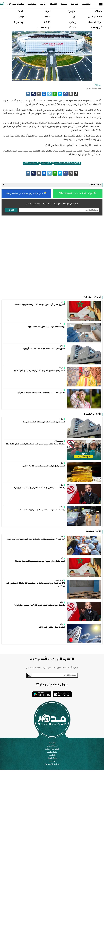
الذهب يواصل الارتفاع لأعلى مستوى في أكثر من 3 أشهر (44, 466)
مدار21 (98, 85)
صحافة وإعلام (95, 17)
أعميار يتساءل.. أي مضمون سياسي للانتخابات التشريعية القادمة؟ (40, 304)
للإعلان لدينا (52, 752)
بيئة (61, 624)
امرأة (48, 11)
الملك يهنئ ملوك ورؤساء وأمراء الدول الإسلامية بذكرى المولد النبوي (39, 370)
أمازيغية (72, 11)
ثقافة (47, 22)
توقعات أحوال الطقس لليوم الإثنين (51, 627)
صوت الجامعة (95, 22)
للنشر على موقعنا (52, 749)
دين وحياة (19, 22)
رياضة (43, 4)
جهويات (32, 4)
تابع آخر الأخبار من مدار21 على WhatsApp (76, 193)
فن (62, 390)
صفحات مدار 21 (16, 4)
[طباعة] (70, 94)
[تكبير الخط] (33, 94)
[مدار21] (52, 719)
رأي (74, 17)
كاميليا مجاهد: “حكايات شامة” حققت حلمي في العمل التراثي (41, 392)
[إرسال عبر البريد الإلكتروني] (39, 94)
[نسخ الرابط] (76, 94)
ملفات (21, 11)
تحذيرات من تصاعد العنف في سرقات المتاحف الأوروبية (44, 348)
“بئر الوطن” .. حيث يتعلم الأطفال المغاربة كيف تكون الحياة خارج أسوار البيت (36, 539)
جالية (47, 17)
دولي (21, 17)
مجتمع (63, 4)
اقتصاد (53, 4)
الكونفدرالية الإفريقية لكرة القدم (66, 163)
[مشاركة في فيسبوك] (65, 94)
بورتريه (72, 22)
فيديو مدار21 (59, 441)
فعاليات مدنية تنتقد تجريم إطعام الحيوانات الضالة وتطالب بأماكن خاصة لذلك (35, 444)
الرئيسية (86, 4)
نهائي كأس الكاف (30, 163)
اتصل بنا (52, 755)
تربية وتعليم (43, 28)
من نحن (52, 761)
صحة (61, 324)
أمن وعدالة (96, 28)
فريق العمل (52, 758)
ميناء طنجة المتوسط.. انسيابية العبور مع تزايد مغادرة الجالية (41, 510)
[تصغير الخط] (28, 94)
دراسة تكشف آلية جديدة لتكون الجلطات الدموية (46, 326)
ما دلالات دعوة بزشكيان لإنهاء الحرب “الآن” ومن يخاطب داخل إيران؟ (39, 488)
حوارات (98, 11)
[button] (100, 4)
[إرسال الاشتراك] (29, 675)
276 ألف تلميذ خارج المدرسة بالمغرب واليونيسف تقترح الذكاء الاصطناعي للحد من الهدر (35, 585)
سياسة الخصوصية (52, 764)
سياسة (74, 4)
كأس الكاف (46, 163)
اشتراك (11, 210)
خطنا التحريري (52, 746)
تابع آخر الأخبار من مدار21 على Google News (24, 194)
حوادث (72, 28)
